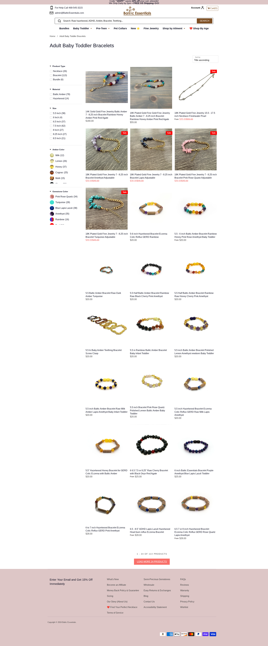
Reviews (184, 585)
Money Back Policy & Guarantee (123, 590)
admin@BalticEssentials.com (69, 13)
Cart (213, 8)
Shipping (184, 596)
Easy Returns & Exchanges (157, 590)
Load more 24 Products (152, 561)
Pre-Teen (101, 28)
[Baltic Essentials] (137, 11)
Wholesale (149, 585)
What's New (113, 579)
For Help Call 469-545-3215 (69, 8)
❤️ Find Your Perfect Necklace (122, 607)
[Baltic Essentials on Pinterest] (210, 622)
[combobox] (134, 21)
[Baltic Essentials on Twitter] (203, 622)
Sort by (197, 57)
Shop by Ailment (173, 28)
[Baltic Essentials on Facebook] (207, 622)
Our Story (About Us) (117, 601)
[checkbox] (67, 71)
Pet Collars (120, 28)
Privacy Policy (187, 601)
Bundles (64, 28)
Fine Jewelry (151, 28)
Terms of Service (115, 613)
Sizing (110, 596)
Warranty (184, 590)
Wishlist (184, 607)
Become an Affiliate (116, 585)
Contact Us (149, 601)
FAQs (183, 579)
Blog (146, 596)
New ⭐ (135, 28)
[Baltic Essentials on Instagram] (214, 622)
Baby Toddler (81, 28)
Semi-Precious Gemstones (157, 579)
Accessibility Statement (155, 607)
